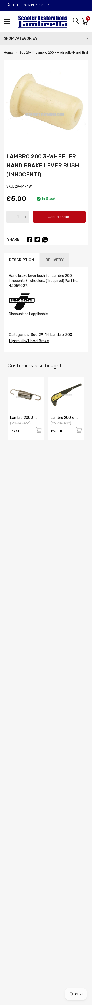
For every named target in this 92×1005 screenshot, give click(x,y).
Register (42, 5)
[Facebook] (30, 240)
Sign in (29, 5)
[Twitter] (37, 240)
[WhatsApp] (45, 240)
